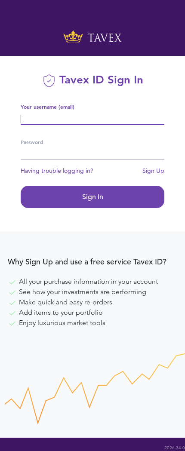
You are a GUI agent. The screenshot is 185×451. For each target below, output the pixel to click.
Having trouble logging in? (57, 171)
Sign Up (153, 171)
